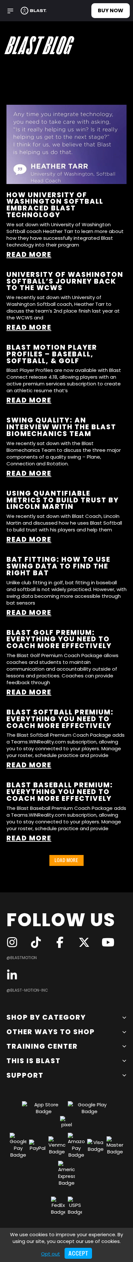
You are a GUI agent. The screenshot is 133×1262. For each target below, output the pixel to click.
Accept (78, 1253)
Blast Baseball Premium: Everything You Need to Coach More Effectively (59, 791)
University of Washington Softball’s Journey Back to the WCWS (64, 281)
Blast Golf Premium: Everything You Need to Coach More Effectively (59, 639)
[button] (10, 10)
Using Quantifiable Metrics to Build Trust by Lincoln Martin (62, 500)
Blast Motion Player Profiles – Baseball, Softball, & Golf (51, 354)
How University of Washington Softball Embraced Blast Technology (54, 204)
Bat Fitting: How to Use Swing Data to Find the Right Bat (58, 566)
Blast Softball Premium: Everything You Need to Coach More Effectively (60, 718)
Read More (28, 254)
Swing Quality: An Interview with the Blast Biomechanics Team (61, 426)
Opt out (50, 1253)
